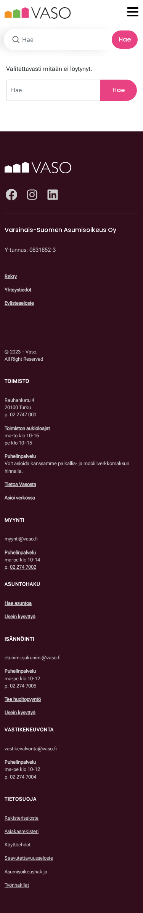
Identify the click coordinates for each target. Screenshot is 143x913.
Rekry (11, 276)
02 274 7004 (23, 777)
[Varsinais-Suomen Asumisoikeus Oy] (38, 13)
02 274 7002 (23, 567)
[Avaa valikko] (132, 12)
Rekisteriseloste (22, 818)
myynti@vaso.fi (21, 539)
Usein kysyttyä (20, 616)
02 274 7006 (23, 686)
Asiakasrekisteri (22, 831)
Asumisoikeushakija (26, 872)
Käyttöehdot (18, 844)
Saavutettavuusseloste (29, 858)
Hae (125, 39)
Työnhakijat (17, 885)
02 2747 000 (23, 414)
